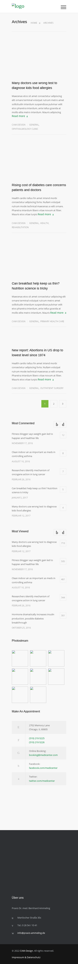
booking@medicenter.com (43, 755)
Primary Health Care (52, 321)
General (34, 124)
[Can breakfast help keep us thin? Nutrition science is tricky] (39, 263)
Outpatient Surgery (51, 388)
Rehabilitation (20, 227)
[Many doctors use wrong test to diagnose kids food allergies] (39, 63)
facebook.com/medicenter (43, 768)
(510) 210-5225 (36, 738)
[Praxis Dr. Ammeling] (36, 6)
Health (44, 223)
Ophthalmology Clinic (25, 128)
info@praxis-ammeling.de (31, 933)
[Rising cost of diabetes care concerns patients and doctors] (39, 165)
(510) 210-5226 (36, 742)
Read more (18, 116)
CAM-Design (18, 124)
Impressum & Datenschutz (26, 957)
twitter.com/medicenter (42, 780)
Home (34, 22)
